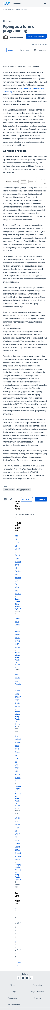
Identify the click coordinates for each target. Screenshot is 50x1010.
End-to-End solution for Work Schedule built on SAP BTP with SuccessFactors (18, 758)
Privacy (12, 985)
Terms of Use (37, 985)
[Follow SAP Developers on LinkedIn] (31, 978)
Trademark (12, 998)
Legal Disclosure (37, 991)
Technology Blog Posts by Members (17, 660)
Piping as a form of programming (19, 28)
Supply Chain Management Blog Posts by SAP (18, 872)
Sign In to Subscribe (36, 36)
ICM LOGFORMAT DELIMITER (25, 514)
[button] (5, 50)
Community (16, 3)
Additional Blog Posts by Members (16, 9)
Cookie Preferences (12, 1004)
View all (19, 964)
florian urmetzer (9, 490)
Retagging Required (23, 490)
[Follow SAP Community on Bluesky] (23, 978)
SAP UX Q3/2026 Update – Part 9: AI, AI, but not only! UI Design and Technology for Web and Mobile (18, 565)
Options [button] (27, 40)
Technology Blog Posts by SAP (18, 604)
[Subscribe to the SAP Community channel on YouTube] (27, 978)
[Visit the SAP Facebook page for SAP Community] (19, 978)
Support (37, 998)
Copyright (12, 991)
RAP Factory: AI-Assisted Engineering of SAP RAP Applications (18, 690)
